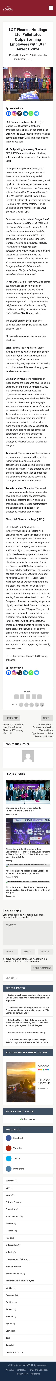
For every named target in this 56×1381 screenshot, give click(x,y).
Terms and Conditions (38, 1370)
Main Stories (12, 1266)
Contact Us (21, 1370)
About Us (10, 1370)
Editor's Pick (12, 1202)
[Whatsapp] (30, 113)
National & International (17, 1281)
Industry (10, 1252)
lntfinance (10, 660)
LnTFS (9, 656)
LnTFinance (19, 656)
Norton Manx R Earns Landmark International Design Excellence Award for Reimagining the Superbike (28, 997)
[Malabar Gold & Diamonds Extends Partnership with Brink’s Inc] (28, 792)
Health (9, 1238)
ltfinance (30, 656)
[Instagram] (14, 113)
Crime (9, 1195)
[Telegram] (36, 113)
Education (10, 1209)
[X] (19, 113)
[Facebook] (8, 113)
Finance (9, 1231)
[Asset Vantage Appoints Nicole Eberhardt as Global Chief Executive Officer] (28, 865)
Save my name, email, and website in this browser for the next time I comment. (25, 960)
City (7, 1188)
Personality (11, 1295)
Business (10, 1181)
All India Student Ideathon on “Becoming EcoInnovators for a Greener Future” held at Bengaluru (28, 890)
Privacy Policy (22, 1374)
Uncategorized (13, 1352)
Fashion (9, 1224)
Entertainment (12, 1216)
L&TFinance (41, 656)
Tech (8, 1338)
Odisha (9, 1288)
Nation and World (14, 1274)
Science (9, 1316)
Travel (9, 1345)
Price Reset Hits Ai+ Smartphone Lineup (26, 1032)
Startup (9, 1331)
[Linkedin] (25, 113)
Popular (9, 1309)
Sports (9, 1324)
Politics (9, 1302)
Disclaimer (35, 1374)
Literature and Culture (16, 1259)
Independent (12, 1245)
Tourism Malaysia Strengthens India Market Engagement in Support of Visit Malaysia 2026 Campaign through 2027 (27, 1010)
